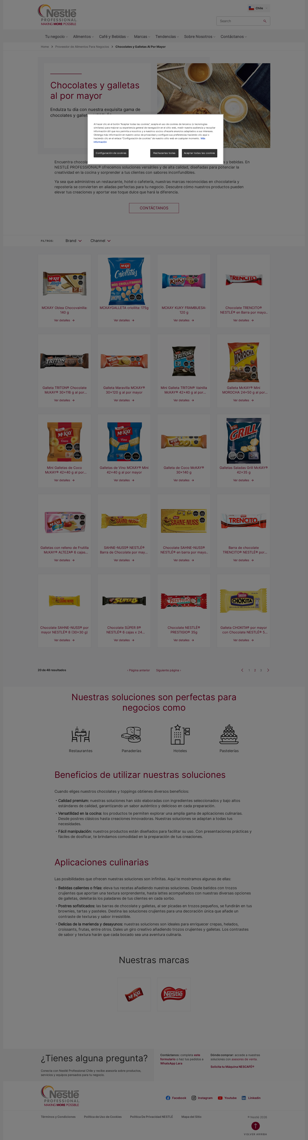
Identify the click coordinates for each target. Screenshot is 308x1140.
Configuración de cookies (111, 153)
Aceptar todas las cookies (199, 153)
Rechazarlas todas (164, 153)
